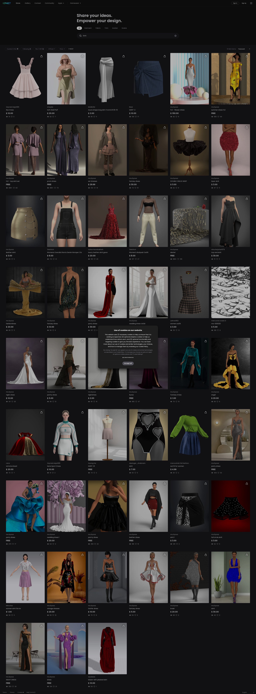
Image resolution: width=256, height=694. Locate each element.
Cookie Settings (138, 354)
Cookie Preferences (129, 357)
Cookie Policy (143, 346)
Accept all (128, 363)
